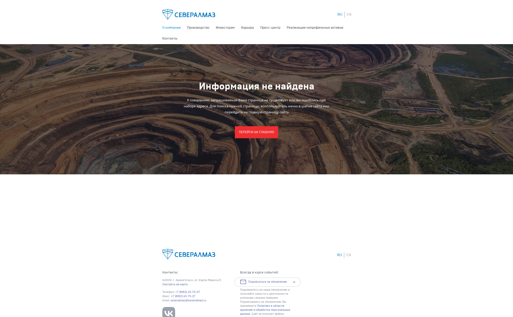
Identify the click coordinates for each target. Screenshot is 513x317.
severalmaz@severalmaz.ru (188, 300)
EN (349, 14)
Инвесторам (225, 27)
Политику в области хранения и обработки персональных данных (265, 310)
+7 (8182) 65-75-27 (183, 296)
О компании (171, 27)
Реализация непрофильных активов (315, 27)
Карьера (247, 27)
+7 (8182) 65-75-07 (187, 292)
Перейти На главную (256, 132)
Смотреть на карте (175, 284)
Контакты (169, 38)
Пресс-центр (270, 27)
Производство (198, 27)
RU (339, 14)
